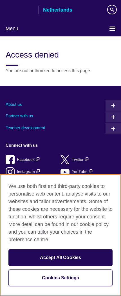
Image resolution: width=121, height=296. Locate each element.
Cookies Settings (60, 277)
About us (14, 104)
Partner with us (19, 115)
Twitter (78, 159)
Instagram (26, 172)
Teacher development (25, 127)
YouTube (80, 172)
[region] (60, 235)
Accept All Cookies (60, 257)
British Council (20, 10)
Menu (12, 28)
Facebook (26, 159)
